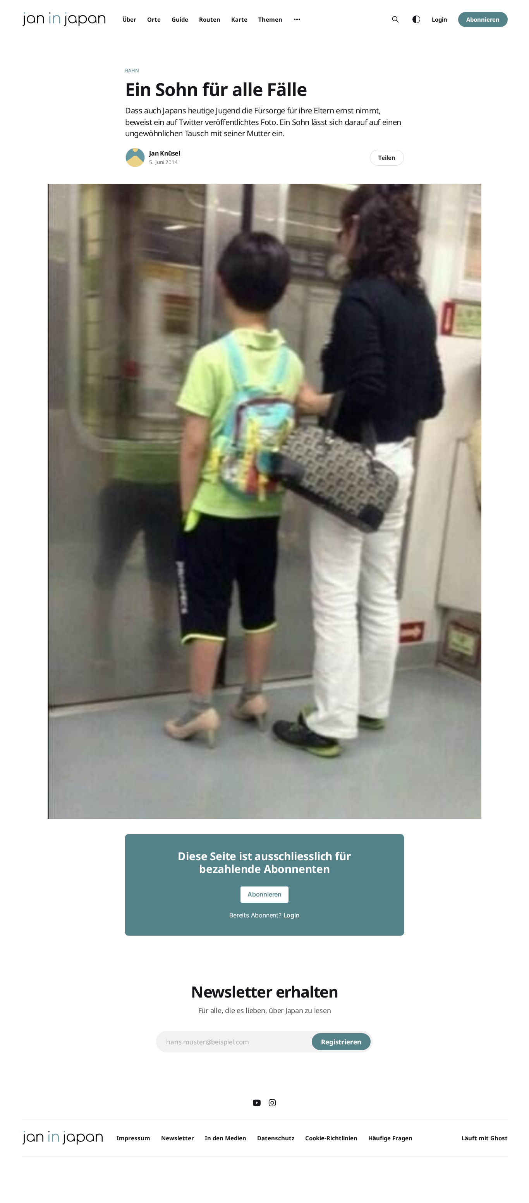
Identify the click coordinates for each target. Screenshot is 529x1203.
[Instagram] (272, 1103)
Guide (180, 19)
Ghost (499, 1138)
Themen (270, 19)
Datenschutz (275, 1138)
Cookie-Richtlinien (331, 1138)
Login (439, 19)
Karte (239, 19)
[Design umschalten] (416, 19)
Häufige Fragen (390, 1138)
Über (129, 19)
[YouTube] (257, 1103)
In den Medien (225, 1138)
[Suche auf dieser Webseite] (395, 19)
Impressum (133, 1138)
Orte (154, 19)
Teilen (386, 157)
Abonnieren (483, 19)
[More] (297, 19)
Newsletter (177, 1138)
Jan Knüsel (164, 153)
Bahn (132, 70)
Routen (209, 19)
